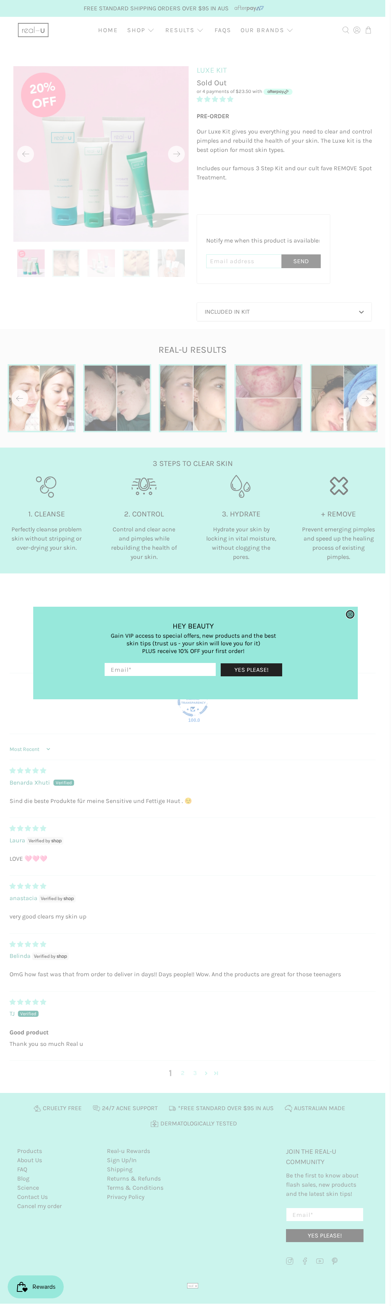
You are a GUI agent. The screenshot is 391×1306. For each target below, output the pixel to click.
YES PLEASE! (251, 669)
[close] (350, 614)
